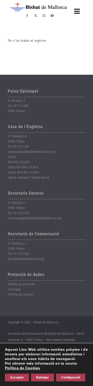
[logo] (38, 4)
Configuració (70, 377)
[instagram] (43, 15)
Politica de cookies (20, 294)
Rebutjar (42, 377)
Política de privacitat (21, 284)
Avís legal (14, 289)
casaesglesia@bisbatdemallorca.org (31, 152)
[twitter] (35, 15)
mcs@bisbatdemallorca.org (26, 259)
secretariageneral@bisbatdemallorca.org (34, 218)
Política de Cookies (22, 368)
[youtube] (52, 15)
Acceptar (17, 377)
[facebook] (27, 15)
